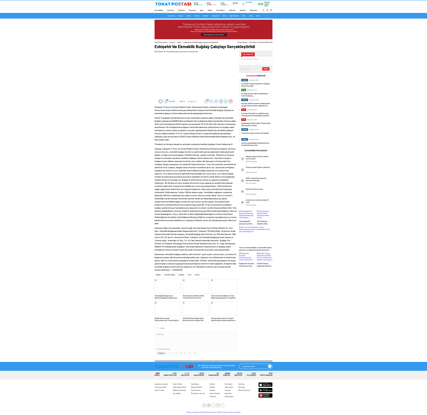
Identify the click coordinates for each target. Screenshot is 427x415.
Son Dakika (159, 10)
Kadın (210, 10)
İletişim (197, 412)
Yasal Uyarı (237, 412)
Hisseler (196, 16)
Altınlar (189, 16)
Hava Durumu (199, 374)
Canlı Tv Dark (177, 384)
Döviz (244, 16)
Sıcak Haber (229, 396)
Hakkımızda (190, 412)
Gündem (181, 10)
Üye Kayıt (241, 387)
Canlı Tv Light (159, 390)
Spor (202, 10)
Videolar (232, 10)
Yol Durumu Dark (161, 387)
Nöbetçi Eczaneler (179, 390)
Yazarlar (243, 10)
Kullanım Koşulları (227, 412)
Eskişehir (181, 275)
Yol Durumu (251, 374)
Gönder (161, 353)
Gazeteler (253, 10)
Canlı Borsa (171, 16)
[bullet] (184, 353)
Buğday (158, 275)
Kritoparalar (215, 16)
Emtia (251, 16)
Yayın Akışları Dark (179, 387)
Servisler (170, 10)
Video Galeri (229, 387)
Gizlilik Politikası (205, 412)
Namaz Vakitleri (170, 374)
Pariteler (205, 16)
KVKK (219, 412)
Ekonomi (192, 10)
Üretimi (197, 275)
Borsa (224, 16)
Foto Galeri (220, 10)
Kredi (257, 16)
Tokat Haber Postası (161, 42)
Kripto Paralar (266, 374)
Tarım (189, 275)
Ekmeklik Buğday (169, 275)
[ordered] (181, 353)
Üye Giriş (241, 384)
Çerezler (214, 412)
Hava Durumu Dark (161, 384)
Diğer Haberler (234, 16)
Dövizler (180, 16)
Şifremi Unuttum (244, 390)
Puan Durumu (213, 374)
